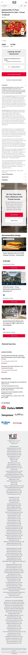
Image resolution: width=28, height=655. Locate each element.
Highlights (5, 180)
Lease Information (7, 174)
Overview (4, 85)
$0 (4, 295)
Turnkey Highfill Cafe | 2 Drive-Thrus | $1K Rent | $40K (12, 396)
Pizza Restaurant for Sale (7, 87)
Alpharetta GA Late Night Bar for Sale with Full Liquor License (13, 383)
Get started (14, 215)
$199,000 (6, 261)
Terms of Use (23, 652)
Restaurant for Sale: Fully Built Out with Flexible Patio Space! (12, 392)
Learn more (14, 220)
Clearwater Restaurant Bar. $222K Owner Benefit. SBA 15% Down (12, 389)
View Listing (14, 267)
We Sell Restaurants (6, 110)
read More (4, 363)
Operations (5, 177)
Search (5, 5)
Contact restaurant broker (14, 80)
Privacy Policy (14, 653)
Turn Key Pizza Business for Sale (9, 386)
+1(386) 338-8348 (15, 67)
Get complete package (14, 74)
